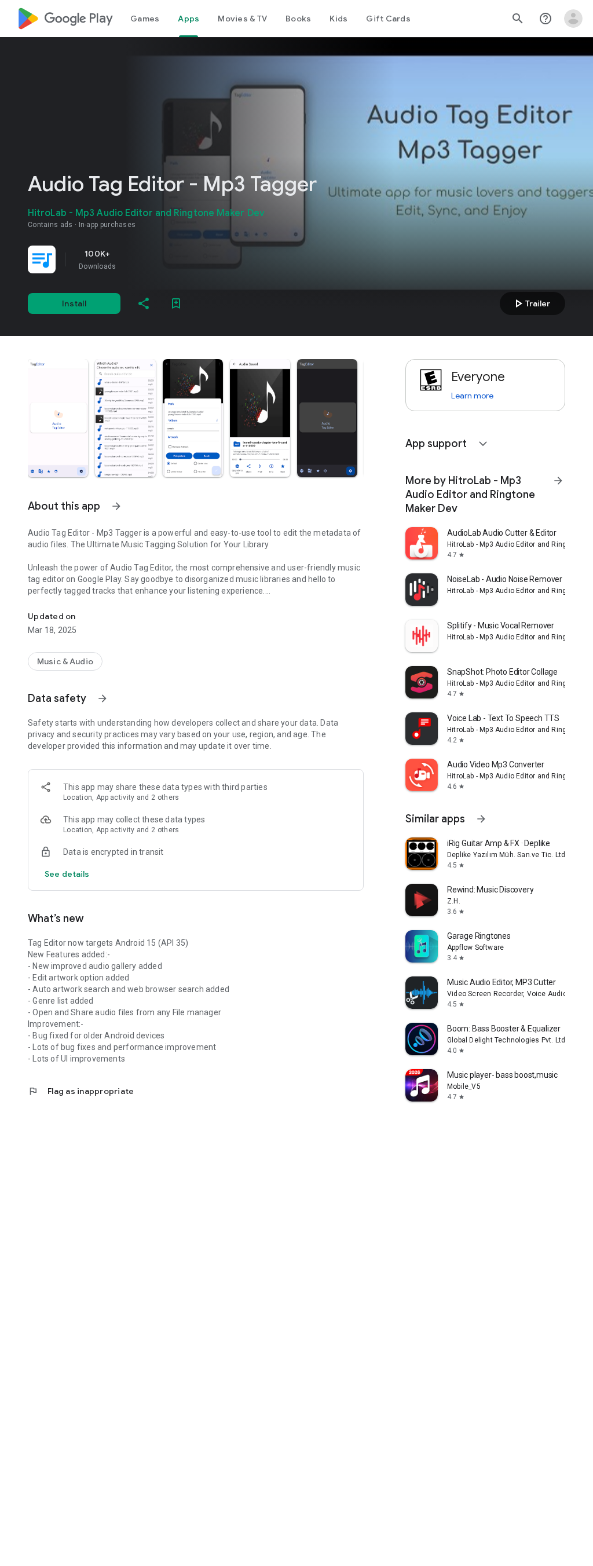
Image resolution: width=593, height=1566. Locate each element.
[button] (58, 418)
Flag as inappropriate (81, 1091)
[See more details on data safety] (67, 874)
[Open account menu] (573, 18)
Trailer (530, 303)
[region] (190, 259)
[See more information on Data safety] (102, 698)
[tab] (145, 18)
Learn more (472, 395)
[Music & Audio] (65, 661)
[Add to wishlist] (176, 303)
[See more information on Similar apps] (481, 819)
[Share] (144, 303)
